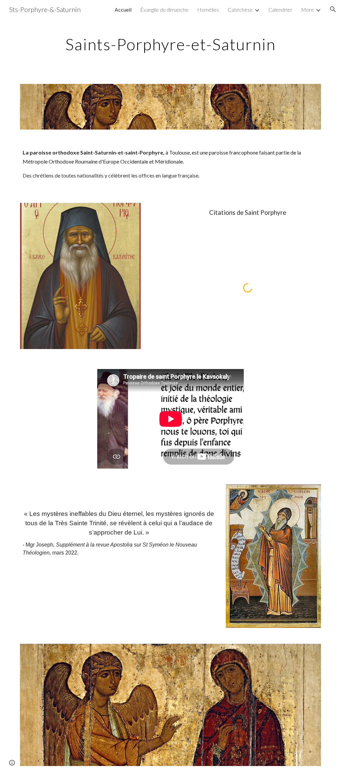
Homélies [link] (208, 9)
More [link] (307, 9)
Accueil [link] (123, 9)
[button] (333, 9)
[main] (170, 42)
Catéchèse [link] (240, 9)
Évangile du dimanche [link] (164, 9)
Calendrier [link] (280, 9)
